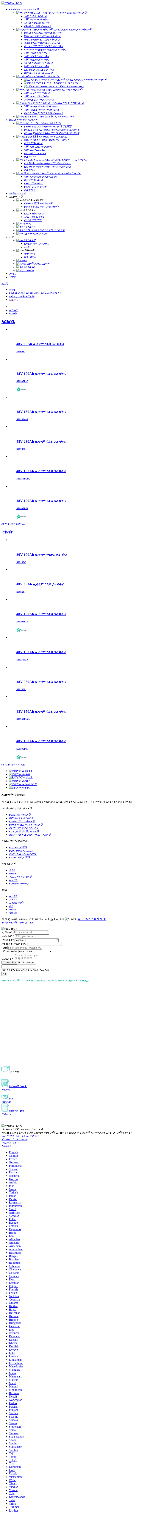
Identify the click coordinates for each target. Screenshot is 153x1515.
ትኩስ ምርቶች (9, 922)
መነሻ (12, 289)
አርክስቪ (8, 321)
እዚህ (85, 980)
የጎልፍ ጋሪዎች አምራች (22, 296)
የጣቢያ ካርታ (27, 922)
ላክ (4, 973)
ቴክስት (7, 531)
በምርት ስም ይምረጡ (13, 524)
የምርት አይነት (9, 951)
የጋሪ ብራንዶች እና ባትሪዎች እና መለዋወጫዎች (35, 293)
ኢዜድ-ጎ (13, 299)
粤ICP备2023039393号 (92, 919)
